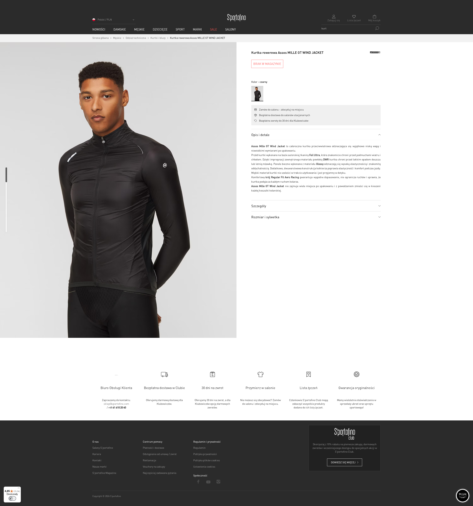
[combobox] (351, 28)
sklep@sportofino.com (116, 403)
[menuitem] (99, 29)
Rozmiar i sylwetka (265, 217)
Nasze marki (99, 466)
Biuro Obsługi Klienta (116, 388)
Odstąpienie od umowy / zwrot (160, 454)
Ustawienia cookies (204, 466)
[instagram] (218, 481)
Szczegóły (258, 206)
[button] (114, 21)
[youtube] (208, 481)
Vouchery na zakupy (154, 466)
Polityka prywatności (205, 454)
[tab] (316, 134)
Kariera (96, 454)
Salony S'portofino (102, 447)
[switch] (12, 498)
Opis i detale (260, 135)
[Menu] (18, 489)
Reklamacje (149, 460)
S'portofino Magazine (104, 472)
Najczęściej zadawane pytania (159, 472)
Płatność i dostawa (153, 447)
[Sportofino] (236, 17)
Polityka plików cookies (206, 460)
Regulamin (199, 447)
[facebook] (198, 481)
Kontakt (96, 460)
